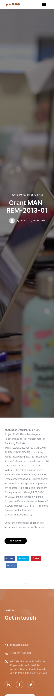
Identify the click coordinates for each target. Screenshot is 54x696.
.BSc (13, 195)
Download (16, 541)
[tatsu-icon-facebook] (20, 684)
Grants (21, 195)
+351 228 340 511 (20, 653)
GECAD (23, 220)
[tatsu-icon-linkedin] (9, 684)
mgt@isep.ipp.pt (19, 644)
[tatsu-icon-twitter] (30, 684)
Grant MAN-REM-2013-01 (27, 206)
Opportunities (35, 195)
